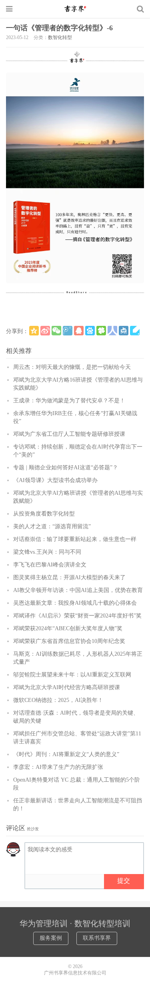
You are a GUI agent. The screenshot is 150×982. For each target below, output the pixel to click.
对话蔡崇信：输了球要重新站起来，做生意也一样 (74, 539)
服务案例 (51, 938)
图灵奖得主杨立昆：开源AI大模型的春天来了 (69, 577)
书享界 (75, 9)
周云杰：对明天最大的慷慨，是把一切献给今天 (72, 367)
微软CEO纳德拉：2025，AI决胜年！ (58, 700)
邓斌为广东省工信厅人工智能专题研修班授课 (69, 434)
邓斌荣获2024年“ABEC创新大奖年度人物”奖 (67, 628)
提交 (123, 880)
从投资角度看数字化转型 (44, 514)
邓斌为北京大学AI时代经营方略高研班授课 (66, 687)
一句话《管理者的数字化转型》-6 (59, 28)
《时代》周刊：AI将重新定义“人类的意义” (66, 754)
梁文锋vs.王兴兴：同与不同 (47, 552)
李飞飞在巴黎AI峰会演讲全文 (49, 565)
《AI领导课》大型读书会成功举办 (55, 480)
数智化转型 (60, 37)
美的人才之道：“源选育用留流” (52, 526)
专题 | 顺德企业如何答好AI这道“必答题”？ (65, 467)
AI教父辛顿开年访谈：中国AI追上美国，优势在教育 (78, 590)
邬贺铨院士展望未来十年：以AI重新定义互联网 (72, 675)
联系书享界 (97, 938)
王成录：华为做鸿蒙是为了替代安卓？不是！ (69, 401)
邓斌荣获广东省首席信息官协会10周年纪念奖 (69, 641)
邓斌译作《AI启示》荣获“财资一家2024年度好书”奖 (77, 616)
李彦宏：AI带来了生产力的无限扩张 (58, 767)
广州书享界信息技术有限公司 (75, 973)
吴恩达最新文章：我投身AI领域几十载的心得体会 (75, 603)
